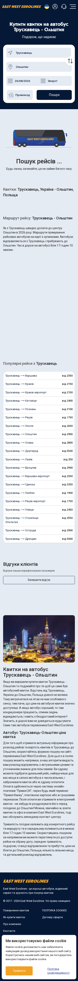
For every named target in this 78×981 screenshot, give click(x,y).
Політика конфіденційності (58, 971)
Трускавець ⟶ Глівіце (19, 509)
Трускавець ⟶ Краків (19, 383)
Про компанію (12, 924)
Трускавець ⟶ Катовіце (21, 400)
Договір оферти (52, 917)
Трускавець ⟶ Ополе (19, 425)
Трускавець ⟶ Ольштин (21, 434)
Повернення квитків (16, 910)
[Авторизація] (55, 6)
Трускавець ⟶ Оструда (20, 530)
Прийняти (19, 970)
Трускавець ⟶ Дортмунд (21, 450)
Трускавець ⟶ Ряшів (19, 417)
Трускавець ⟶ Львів (18, 459)
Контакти (9, 930)
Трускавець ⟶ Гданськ (20, 484)
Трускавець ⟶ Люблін (20, 492)
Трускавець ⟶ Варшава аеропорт (27, 476)
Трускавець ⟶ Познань (20, 409)
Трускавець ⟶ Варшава (21, 375)
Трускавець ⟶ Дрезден (20, 538)
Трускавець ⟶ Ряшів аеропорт (25, 501)
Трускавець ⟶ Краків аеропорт (26, 392)
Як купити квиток (14, 917)
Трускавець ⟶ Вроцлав (20, 467)
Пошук (54, 95)
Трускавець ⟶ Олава (19, 442)
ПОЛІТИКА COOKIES (54, 910)
